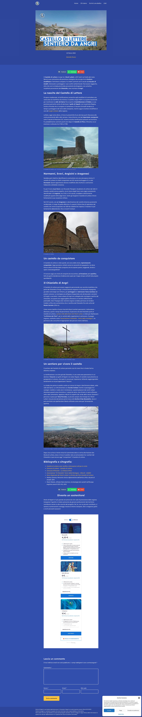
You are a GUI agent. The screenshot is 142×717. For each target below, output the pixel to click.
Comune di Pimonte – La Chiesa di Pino (59, 471)
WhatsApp (73, 72)
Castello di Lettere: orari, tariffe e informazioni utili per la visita (67, 466)
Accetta (109, 710)
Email (82, 72)
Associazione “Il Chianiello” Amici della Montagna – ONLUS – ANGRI (69, 473)
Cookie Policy (121, 714)
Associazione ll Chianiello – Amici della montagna (76, 318)
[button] (139, 698)
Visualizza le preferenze (133, 710)
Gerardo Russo (71, 57)
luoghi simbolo (53, 111)
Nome (46, 688)
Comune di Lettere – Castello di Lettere (59, 468)
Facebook (63, 72)
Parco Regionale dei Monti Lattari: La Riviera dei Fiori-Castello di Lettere (70, 475)
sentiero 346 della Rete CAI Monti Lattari (69, 314)
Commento (48, 667)
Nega (120, 710)
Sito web (83, 688)
